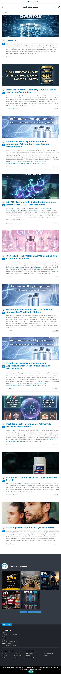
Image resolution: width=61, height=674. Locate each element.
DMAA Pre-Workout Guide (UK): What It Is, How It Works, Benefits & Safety (31, 91)
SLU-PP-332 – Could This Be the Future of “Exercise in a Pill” (31, 479)
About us (4, 653)
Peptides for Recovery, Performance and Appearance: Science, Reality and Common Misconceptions (28, 144)
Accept (31, 671)
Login (15, 657)
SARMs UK (11, 40)
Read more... (55, 57)
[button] (3, 7)
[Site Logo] (30, 7)
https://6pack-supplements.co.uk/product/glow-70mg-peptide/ (25, 267)
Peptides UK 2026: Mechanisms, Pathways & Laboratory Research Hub (28, 425)
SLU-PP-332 (18, 483)
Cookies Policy (29, 655)
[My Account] (54, 7)
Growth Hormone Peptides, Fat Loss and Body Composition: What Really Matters (29, 311)
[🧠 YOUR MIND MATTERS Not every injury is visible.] (50, 580)
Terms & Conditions (31, 657)
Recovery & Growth (12, 223)
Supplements (11, 544)
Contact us (4, 655)
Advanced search (18, 655)
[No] (59, 670)
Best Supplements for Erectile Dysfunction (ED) (30, 527)
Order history (17, 653)
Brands (45, 655)
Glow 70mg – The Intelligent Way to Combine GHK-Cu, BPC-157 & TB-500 (32, 257)
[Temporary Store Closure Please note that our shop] (11, 580)
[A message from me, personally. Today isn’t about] (30, 580)
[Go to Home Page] (2, 13)
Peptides (10, 167)
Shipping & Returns (48, 653)
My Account (4, 657)
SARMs (9, 57)
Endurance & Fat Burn (13, 108)
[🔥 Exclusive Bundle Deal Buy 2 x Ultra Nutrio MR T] (30, 600)
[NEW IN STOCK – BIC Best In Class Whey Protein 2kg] (11, 600)
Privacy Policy (29, 653)
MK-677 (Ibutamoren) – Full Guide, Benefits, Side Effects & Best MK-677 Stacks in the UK (31, 203)
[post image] (30, 26)
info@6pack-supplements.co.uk (9, 641)
